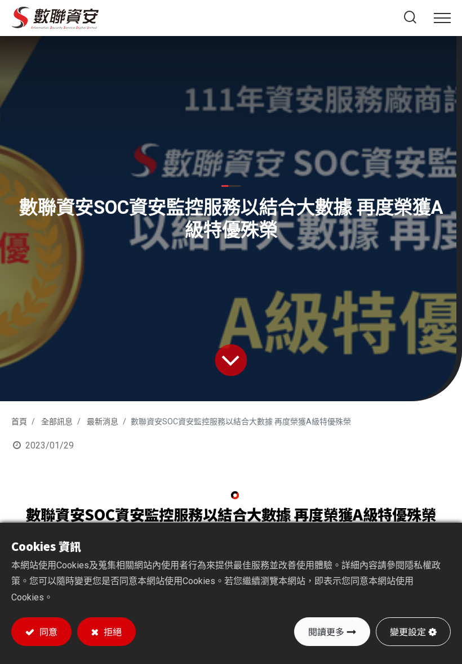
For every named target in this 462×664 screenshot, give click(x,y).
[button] (410, 18)
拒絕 (111, 631)
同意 (47, 631)
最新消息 (102, 421)
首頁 (19, 421)
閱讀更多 (326, 631)
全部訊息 (57, 421)
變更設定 (408, 631)
